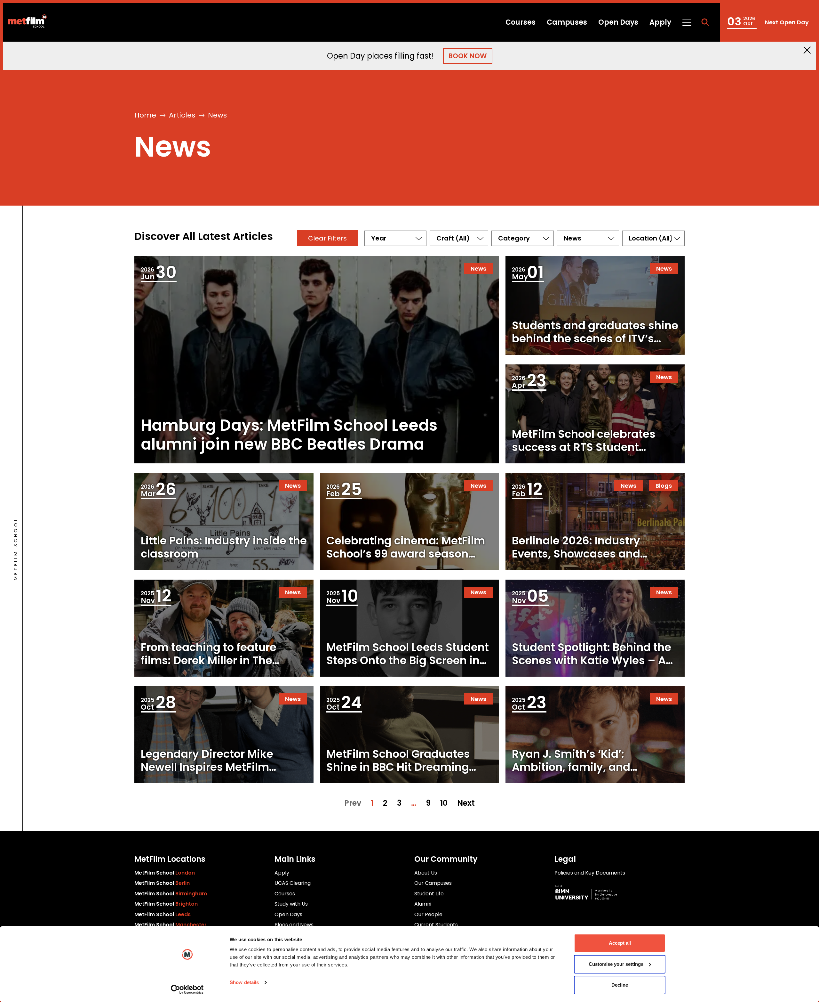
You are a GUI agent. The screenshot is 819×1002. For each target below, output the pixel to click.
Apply (660, 22)
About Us (425, 872)
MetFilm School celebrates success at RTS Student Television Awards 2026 (584, 447)
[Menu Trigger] (686, 22)
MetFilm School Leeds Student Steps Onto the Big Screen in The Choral (407, 660)
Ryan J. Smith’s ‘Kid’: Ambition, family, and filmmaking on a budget (578, 767)
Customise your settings (616, 964)
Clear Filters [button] (327, 238)
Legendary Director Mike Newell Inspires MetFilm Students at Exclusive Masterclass (207, 773)
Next (466, 803)
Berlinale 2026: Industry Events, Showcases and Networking (576, 553)
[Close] (807, 50)
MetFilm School (164, 872)
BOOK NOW (468, 56)
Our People (428, 914)
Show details (244, 982)
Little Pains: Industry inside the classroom (224, 547)
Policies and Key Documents (589, 872)
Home (145, 115)
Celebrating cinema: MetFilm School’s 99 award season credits (405, 553)
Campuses (567, 22)
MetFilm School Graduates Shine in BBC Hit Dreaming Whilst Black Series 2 (398, 767)
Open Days (618, 22)
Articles (182, 115)
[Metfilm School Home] (25, 22)
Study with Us (291, 904)
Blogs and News (294, 924)
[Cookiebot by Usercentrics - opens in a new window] (187, 989)
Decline (619, 985)
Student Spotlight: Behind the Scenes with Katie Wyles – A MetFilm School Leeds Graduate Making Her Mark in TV (592, 673)
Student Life (429, 893)
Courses (520, 22)
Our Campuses (433, 883)
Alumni (422, 904)
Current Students (436, 924)
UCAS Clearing (292, 883)
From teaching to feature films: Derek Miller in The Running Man (208, 660)
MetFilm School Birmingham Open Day (768, 22)
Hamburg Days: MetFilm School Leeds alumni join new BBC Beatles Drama (289, 434)
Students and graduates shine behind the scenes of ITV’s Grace (595, 338)
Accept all (620, 943)
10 (444, 803)
